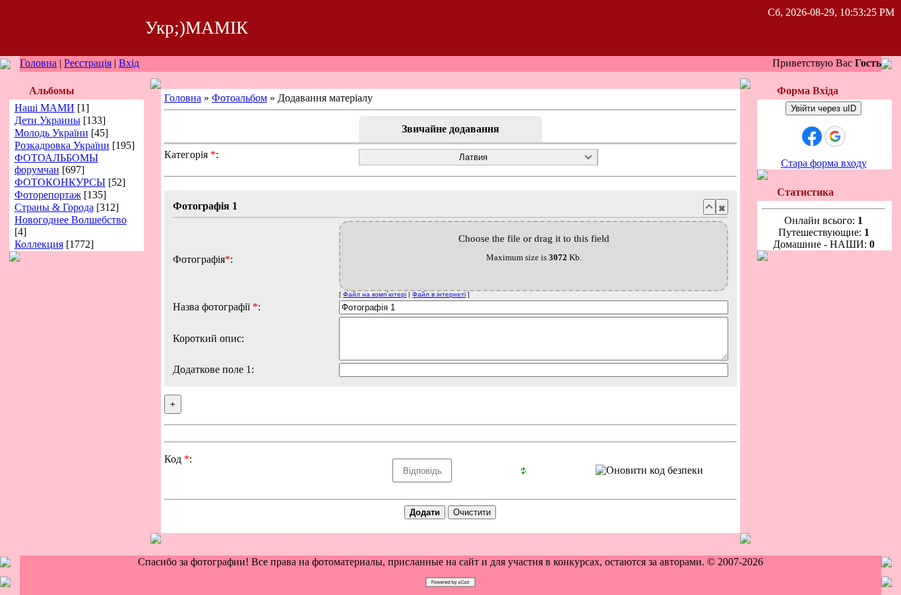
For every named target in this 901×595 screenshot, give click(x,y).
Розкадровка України (62, 145)
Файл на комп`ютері (374, 294)
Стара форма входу (824, 163)
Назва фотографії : (217, 306)
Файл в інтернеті (439, 294)
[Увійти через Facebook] (812, 136)
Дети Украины (47, 120)
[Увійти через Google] (835, 136)
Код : (178, 459)
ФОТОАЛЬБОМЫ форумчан (56, 163)
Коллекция (39, 244)
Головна (38, 63)
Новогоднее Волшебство (71, 219)
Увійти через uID (823, 108)
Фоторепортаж (48, 194)
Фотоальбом (239, 97)
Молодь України (51, 132)
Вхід (129, 63)
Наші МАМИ (45, 107)
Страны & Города (54, 207)
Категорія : (191, 154)
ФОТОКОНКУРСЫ (60, 182)
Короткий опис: (208, 338)
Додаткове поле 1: (213, 369)
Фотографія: (203, 259)
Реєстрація (87, 63)
